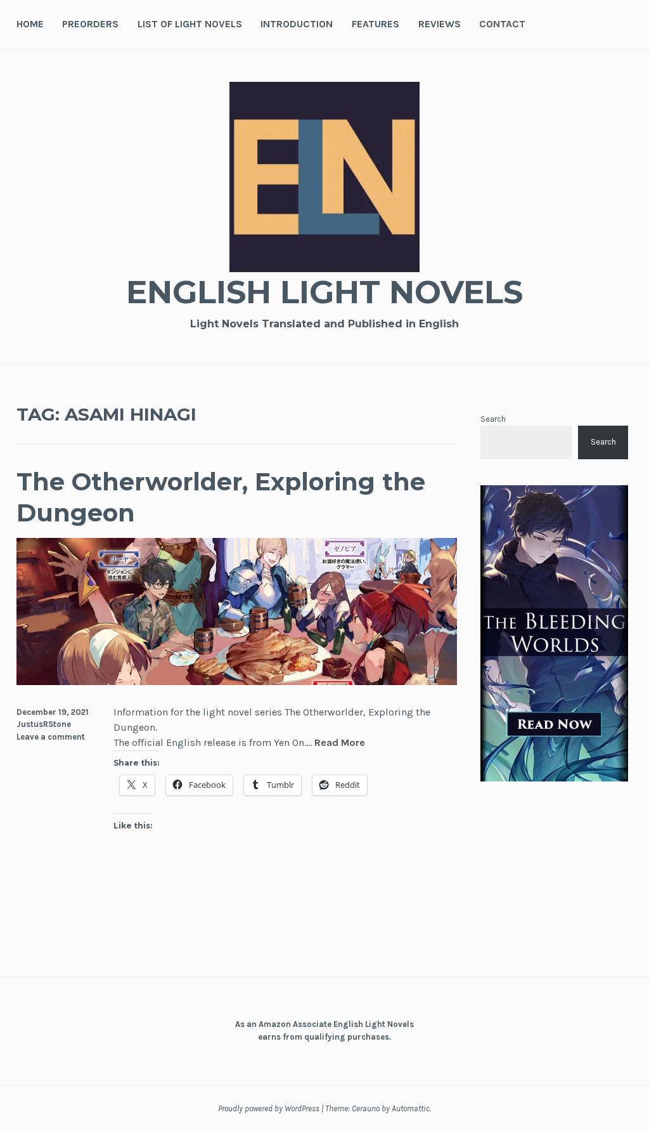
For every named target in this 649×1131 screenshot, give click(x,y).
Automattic (411, 1108)
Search (493, 419)
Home (30, 24)
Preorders (90, 24)
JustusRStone (43, 724)
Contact (502, 24)
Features (375, 24)
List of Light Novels (190, 24)
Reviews (439, 24)
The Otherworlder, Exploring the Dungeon (220, 497)
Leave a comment (50, 737)
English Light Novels (324, 292)
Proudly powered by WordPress (268, 1108)
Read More (339, 743)
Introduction (296, 24)
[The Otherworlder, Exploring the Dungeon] (237, 682)
